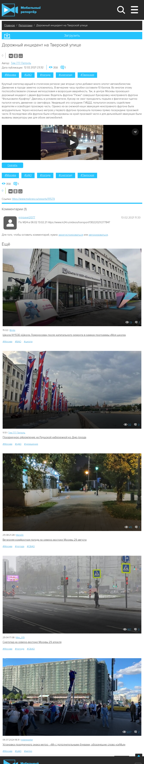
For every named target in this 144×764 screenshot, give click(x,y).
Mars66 (20, 535)
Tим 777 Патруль (21, 63)
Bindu (12, 330)
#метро (28, 751)
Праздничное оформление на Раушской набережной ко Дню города (44, 437)
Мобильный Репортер (21, 10)
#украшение (31, 444)
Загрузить (72, 35)
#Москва (10, 75)
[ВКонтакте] (11, 56)
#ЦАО (28, 75)
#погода (45, 75)
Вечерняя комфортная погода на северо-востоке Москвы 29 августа (45, 539)
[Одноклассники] (16, 56)
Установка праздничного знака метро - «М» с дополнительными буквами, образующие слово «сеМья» (64, 744)
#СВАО (31, 546)
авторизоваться (98, 234)
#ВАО (18, 341)
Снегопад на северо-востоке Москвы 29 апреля (32, 642)
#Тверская (87, 75)
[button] (72, 142)
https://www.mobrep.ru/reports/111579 (33, 198)
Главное (9, 25)
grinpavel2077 (26, 217)
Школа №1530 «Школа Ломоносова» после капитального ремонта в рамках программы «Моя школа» (64, 335)
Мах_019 (20, 637)
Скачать (12, 165)
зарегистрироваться (70, 234)
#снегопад (65, 75)
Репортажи (25, 25)
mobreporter (27, 739)
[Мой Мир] (21, 56)
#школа (28, 341)
